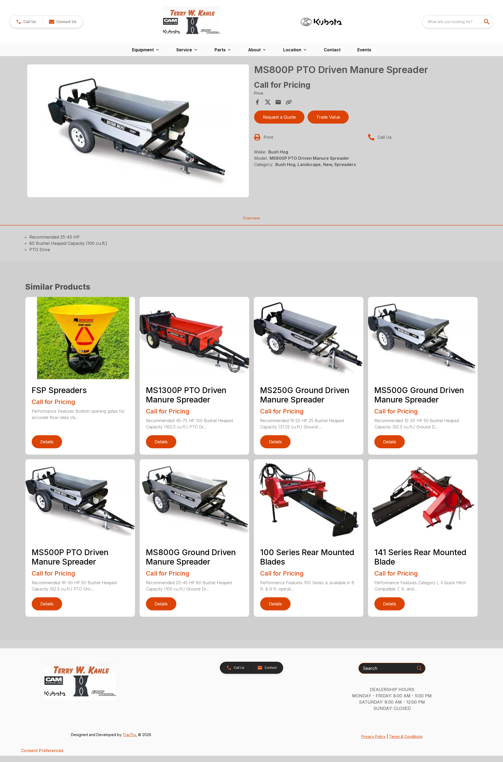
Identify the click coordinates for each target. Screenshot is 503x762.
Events (364, 49)
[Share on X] (268, 102)
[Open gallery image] (138, 130)
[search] (487, 22)
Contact (332, 49)
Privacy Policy (373, 736)
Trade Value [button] (328, 117)
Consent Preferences (42, 750)
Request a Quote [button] (279, 117)
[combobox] (458, 21)
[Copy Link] (289, 102)
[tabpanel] (138, 131)
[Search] (419, 668)
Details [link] (46, 441)
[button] (26, 21)
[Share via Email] (278, 102)
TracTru (129, 734)
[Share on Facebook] (257, 102)
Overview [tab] (251, 218)
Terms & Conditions (406, 736)
